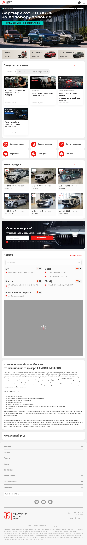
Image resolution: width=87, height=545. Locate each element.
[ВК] (36, 503)
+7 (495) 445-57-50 (77, 513)
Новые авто (24, 72)
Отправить (42, 238)
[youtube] (43, 503)
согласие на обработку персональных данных (44, 241)
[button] (83, 2)
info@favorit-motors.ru (75, 518)
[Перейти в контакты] (79, 2)
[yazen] (50, 503)
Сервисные (11, 72)
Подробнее (7, 56)
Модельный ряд (14, 435)
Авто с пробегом (40, 72)
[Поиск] (7, 494)
